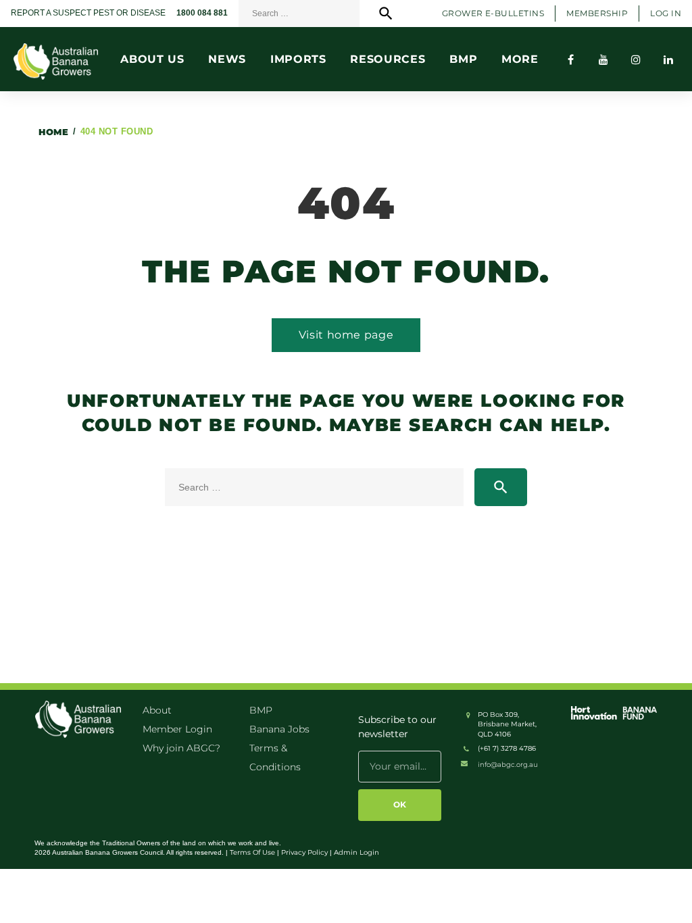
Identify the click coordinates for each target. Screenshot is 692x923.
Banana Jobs (279, 729)
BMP (260, 710)
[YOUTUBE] (603, 59)
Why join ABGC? (181, 748)
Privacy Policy (304, 852)
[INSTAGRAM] (635, 59)
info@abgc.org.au (508, 764)
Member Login (177, 729)
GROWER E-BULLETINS (493, 13)
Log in (665, 13)
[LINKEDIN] (668, 59)
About (157, 710)
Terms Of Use (252, 852)
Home (53, 131)
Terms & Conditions (275, 757)
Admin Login (356, 852)
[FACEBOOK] (571, 59)
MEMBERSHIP (597, 13)
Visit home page (346, 334)
